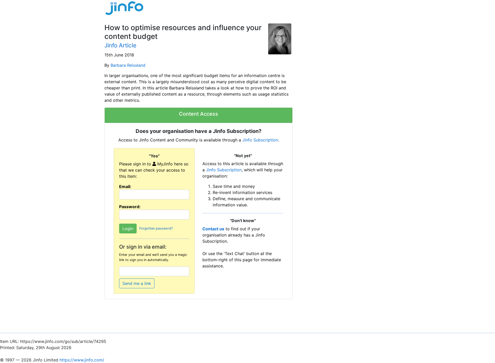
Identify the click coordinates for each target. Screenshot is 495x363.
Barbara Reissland (128, 65)
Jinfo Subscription (260, 139)
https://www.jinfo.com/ (82, 359)
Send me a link (136, 283)
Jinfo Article (120, 45)
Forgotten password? (156, 229)
